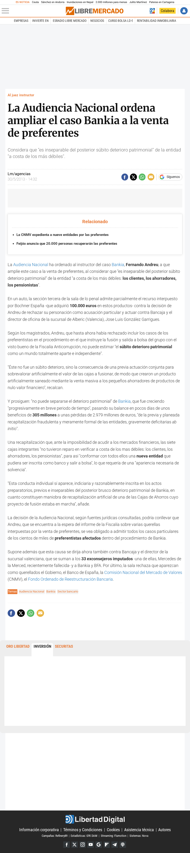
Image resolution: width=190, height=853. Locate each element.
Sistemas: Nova (139, 835)
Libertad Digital (95, 819)
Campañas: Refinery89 (54, 835)
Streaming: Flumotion (113, 835)
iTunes (123, 844)
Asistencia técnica (139, 829)
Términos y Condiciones (82, 829)
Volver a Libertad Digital (152, 10)
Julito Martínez (138, 2)
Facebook (66, 844)
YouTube (90, 844)
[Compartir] (124, 177)
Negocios (97, 21)
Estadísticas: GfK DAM (84, 835)
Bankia (118, 264)
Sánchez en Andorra (52, 2)
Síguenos (173, 177)
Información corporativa (39, 829)
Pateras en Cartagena (161, 2)
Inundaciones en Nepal (80, 2)
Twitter (74, 844)
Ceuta (35, 2)
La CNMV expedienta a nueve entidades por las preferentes (62, 235)
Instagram (82, 844)
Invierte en (40, 21)
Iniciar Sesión (183, 10)
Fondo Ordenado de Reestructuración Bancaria (70, 579)
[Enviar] (142, 177)
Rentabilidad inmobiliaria (156, 21)
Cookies (113, 829)
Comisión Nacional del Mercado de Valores (142, 572)
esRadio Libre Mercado (69, 21)
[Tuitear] (133, 177)
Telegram (114, 844)
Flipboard (107, 844)
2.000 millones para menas (111, 2)
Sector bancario (67, 591)
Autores (164, 829)
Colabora (167, 11)
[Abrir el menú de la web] (33, 11)
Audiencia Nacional (30, 264)
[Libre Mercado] (94, 11)
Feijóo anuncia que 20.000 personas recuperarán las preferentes (66, 243)
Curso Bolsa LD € (120, 21)
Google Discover (98, 844)
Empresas (21, 21)
